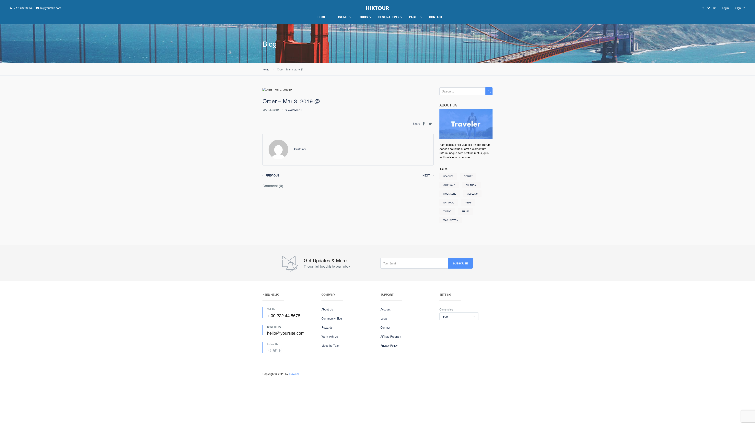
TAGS (443, 169)
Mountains (449, 193)
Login (725, 8)
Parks (468, 202)
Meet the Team (330, 345)
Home (322, 17)
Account (385, 309)
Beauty (468, 176)
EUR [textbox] (445, 316)
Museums (472, 193)
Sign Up (740, 8)
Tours (363, 17)
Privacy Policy (389, 345)
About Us (327, 309)
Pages (413, 17)
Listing (341, 17)
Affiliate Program (390, 336)
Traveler (294, 374)
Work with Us (329, 336)
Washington (450, 220)
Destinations (388, 17)
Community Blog (331, 318)
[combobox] (459, 316)
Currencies (446, 309)
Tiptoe (447, 211)
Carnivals (449, 185)
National (448, 202)
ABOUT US (448, 105)
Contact (435, 17)
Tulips (465, 211)
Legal (383, 318)
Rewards (326, 327)
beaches (448, 176)
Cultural (471, 185)
